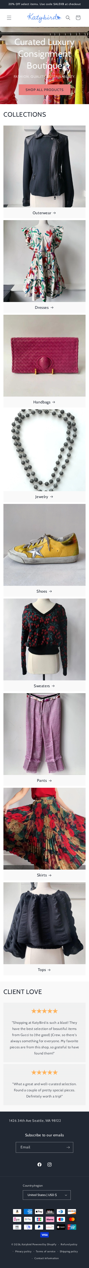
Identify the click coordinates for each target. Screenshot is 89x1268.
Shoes (42, 591)
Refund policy (69, 1244)
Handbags (42, 402)
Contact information (46, 1258)
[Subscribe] (68, 1147)
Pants (42, 780)
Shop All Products (45, 90)
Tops (42, 969)
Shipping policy (69, 1251)
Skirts (42, 875)
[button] (9, 18)
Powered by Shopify (44, 1244)
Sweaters (42, 686)
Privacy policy (23, 1251)
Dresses (42, 307)
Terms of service (45, 1251)
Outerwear (42, 213)
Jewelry (41, 496)
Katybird (27, 1244)
